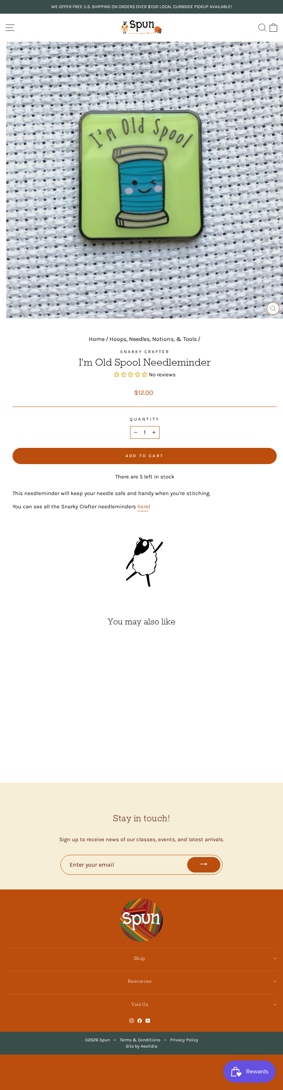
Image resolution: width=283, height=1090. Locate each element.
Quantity (144, 419)
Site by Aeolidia (141, 1046)
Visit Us (139, 1004)
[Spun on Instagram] (131, 1020)
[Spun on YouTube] (148, 1020)
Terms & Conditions (140, 1039)
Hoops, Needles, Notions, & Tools (153, 338)
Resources (140, 981)
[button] (131, 375)
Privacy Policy (184, 1039)
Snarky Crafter (145, 351)
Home (97, 338)
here (143, 507)
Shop (140, 958)
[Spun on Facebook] (139, 1020)
